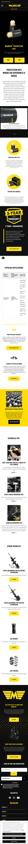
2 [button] (14, 134)
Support (4, 811)
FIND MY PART (8, 60)
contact (4, 820)
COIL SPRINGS (14, 671)
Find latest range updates (14, 421)
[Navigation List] (2, 6)
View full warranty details (14, 248)
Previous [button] (9, 134)
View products (14, 378)
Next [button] (19, 134)
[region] (14, 832)
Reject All (14, 837)
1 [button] (13, 134)
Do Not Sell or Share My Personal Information (14, 834)
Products (4, 807)
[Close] (25, 822)
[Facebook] (10, 797)
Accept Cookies (14, 841)
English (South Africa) (5, 1)
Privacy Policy (8, 831)
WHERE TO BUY (19, 60)
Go (13, 773)
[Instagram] (14, 797)
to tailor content (14, 782)
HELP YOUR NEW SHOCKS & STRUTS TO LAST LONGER (14, 464)
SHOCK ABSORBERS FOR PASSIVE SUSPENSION (14, 604)
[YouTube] (18, 797)
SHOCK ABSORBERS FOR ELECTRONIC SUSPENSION (14, 571)
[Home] (14, 6)
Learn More (14, 719)
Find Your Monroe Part (14, 347)
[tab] (13, 134)
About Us (4, 816)
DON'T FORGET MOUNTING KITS (14, 495)
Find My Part (14, 9)
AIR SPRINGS (14, 639)
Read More (13, 472)
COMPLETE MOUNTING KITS (14, 523)
